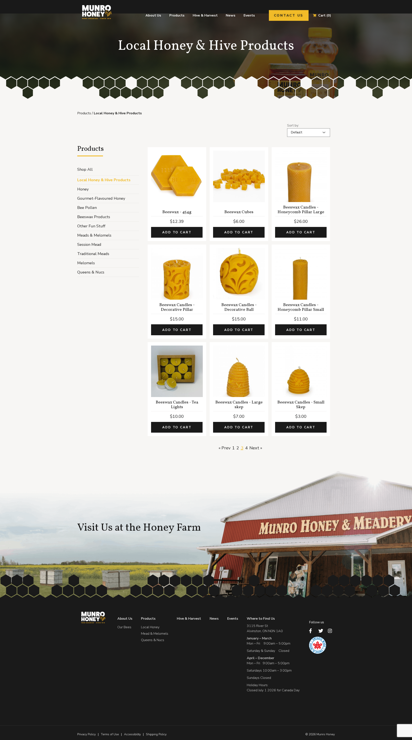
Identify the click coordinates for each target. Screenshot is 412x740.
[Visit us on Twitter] (321, 631)
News (230, 15)
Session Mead (89, 244)
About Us (153, 15)
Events (249, 15)
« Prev (224, 448)
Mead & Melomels (154, 633)
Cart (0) (324, 15)
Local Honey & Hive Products (103, 180)
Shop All (85, 169)
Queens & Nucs (90, 272)
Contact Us (289, 15)
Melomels (86, 263)
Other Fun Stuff (91, 226)
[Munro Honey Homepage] (96, 12)
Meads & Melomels (94, 235)
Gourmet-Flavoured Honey (101, 198)
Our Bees (124, 627)
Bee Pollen (87, 207)
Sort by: (293, 125)
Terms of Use (110, 734)
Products (177, 15)
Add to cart (176, 232)
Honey (83, 189)
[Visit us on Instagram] (331, 631)
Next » (255, 448)
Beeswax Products (93, 216)
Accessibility (132, 734)
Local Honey (150, 627)
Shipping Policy (156, 734)
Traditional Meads (93, 253)
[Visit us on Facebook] (312, 631)
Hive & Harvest (205, 15)
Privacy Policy (86, 734)
